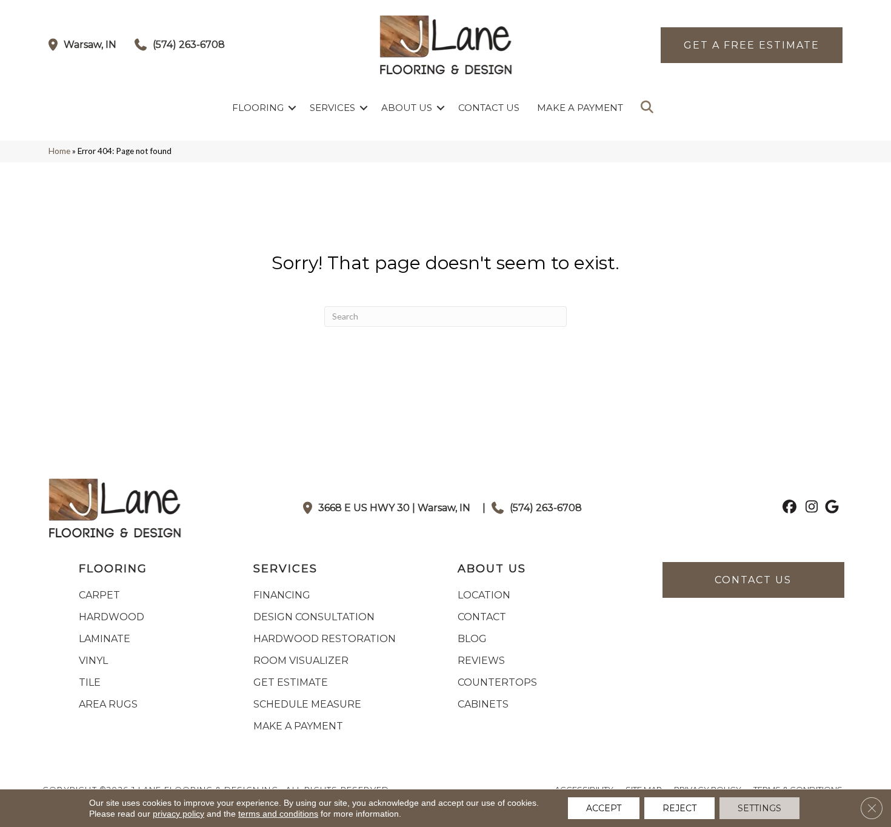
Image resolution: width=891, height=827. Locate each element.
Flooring (258, 107)
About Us (406, 107)
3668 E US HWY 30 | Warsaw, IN (394, 508)
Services (332, 107)
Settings (759, 808)
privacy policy (178, 814)
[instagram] (809, 508)
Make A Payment (580, 107)
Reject (679, 808)
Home (59, 151)
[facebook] (787, 508)
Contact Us (488, 107)
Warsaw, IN (90, 44)
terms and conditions (278, 814)
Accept (603, 808)
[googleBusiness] (830, 508)
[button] (292, 108)
